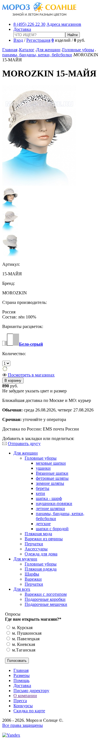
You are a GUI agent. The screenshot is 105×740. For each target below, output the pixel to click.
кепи (40, 493)
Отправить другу (24, 443)
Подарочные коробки (45, 599)
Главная (9, 49)
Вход (18, 40)
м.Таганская (23, 650)
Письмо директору (31, 690)
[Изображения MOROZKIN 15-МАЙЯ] (39, 184)
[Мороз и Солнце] (39, 14)
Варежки (33, 579)
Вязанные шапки (52, 473)
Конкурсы (23, 705)
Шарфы (32, 574)
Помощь (21, 680)
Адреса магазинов (63, 24)
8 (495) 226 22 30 (29, 24)
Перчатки (34, 543)
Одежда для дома (41, 553)
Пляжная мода (38, 533)
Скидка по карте (29, 710)
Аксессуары (36, 548)
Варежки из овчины (44, 538)
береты (42, 488)
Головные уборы (78, 49)
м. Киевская (23, 644)
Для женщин (48, 49)
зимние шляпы (50, 483)
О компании (25, 695)
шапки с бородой (52, 528)
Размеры (21, 675)
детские (43, 523)
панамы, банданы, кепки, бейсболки (37, 54)
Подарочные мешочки (46, 604)
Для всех (21, 589)
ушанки (43, 468)
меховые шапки (51, 463)
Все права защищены (22, 725)
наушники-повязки (54, 503)
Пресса (20, 700)
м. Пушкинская (26, 633)
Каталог (26, 49)
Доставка (22, 29)
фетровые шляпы (52, 478)
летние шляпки (50, 508)
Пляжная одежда (41, 569)
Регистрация (38, 40)
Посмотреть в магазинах (31, 375)
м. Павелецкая (25, 638)
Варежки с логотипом (46, 594)
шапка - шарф (49, 498)
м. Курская (21, 627)
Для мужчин (25, 559)
